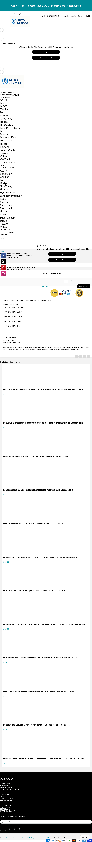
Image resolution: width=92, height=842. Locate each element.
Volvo (3, 156)
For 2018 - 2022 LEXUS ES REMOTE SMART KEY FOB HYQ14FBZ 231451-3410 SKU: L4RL (36, 725)
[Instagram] (17, 829)
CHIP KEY (4, 165)
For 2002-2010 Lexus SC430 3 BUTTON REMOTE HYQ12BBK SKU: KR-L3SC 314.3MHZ (36, 456)
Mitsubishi (6, 140)
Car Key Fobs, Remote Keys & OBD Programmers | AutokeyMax (28, 838)
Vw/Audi (5, 159)
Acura (3, 99)
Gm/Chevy (6, 118)
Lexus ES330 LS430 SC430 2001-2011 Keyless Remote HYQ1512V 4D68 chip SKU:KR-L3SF (38, 691)
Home (2, 251)
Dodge (4, 115)
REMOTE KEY (5, 97)
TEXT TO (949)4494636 (50, 16)
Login (46, 52)
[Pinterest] (12, 829)
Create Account (46, 58)
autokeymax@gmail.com (73, 16)
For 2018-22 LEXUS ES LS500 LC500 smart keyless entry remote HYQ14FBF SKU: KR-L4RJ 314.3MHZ (43, 758)
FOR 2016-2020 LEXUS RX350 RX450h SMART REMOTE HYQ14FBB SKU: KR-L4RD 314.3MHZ (38, 490)
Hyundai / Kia (7, 192)
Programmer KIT (9, 94)
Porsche (4, 146)
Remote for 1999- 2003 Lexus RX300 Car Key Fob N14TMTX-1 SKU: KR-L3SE (33, 524)
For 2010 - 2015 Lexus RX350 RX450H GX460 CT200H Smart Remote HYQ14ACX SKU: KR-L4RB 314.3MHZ (44, 624)
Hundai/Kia (6, 124)
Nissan (4, 143)
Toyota (4, 153)
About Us (4, 234)
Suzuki (3, 220)
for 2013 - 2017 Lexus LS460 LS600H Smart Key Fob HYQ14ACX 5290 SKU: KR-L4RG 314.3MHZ (40, 557)
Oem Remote (7, 162)
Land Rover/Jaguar (11, 128)
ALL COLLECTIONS (7, 805)
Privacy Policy (19, 14)
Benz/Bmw (6, 173)
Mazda (4, 134)
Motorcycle (6, 208)
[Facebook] (7, 829)
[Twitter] (2, 829)
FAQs (2, 796)
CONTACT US (5, 794)
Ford (2, 112)
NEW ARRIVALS (5, 807)
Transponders (8, 167)
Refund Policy (5, 14)
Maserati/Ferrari (9, 137)
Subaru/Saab (7, 149)
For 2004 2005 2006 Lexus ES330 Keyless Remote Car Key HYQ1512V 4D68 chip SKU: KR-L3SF (40, 658)
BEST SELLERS (5, 809)
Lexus (3, 131)
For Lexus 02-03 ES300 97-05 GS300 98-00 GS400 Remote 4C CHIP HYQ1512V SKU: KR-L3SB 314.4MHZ (43, 423)
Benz (3, 102)
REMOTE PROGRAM (7, 798)
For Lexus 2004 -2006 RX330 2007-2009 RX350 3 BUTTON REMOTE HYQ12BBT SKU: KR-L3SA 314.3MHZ (43, 389)
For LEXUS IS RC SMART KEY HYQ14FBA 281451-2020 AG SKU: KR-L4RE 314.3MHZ (35, 591)
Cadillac (4, 109)
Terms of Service (35, 14)
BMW (3, 106)
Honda (4, 121)
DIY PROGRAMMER (7, 92)
